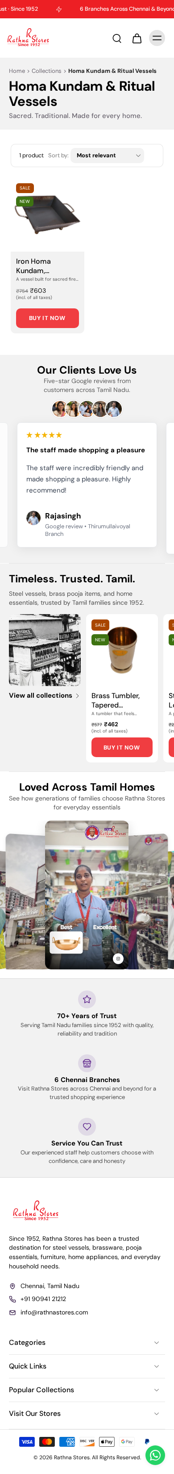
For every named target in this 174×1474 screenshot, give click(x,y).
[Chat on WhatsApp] (155, 1455)
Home (17, 71)
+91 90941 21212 (43, 1299)
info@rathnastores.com (54, 1312)
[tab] (17, 246)
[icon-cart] (136, 38)
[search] (117, 38)
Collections (47, 71)
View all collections (40, 695)
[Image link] (45, 650)
